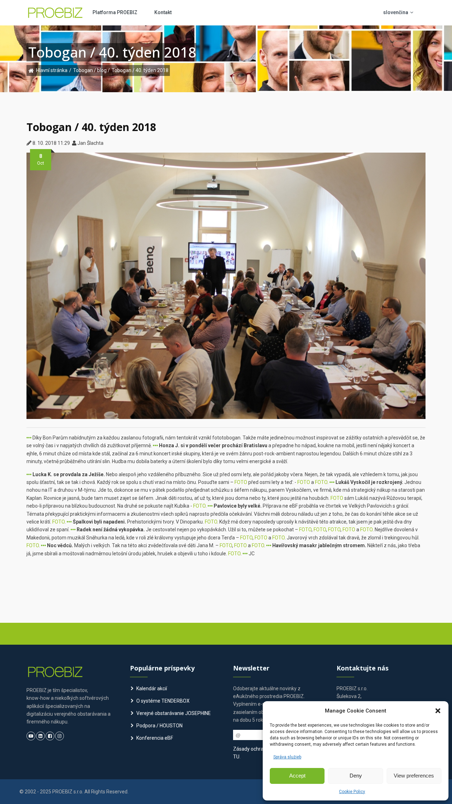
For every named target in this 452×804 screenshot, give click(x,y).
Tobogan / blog (90, 70)
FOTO (240, 482)
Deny (356, 776)
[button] (437, 710)
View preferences (414, 776)
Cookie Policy (352, 791)
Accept (297, 776)
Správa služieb (287, 757)
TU (236, 756)
